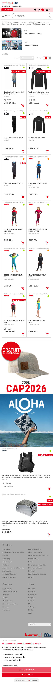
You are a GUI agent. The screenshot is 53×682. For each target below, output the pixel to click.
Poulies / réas (7, 562)
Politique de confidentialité (9, 665)
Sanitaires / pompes (9, 577)
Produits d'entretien (34, 550)
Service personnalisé (9, 591)
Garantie (5, 598)
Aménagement (7, 571)
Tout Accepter (26, 674)
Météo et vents (7, 601)
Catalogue (31, 607)
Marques (31, 598)
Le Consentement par (26, 680)
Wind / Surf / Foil (33, 559)
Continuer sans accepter (9, 640)
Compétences (7, 589)
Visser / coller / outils (35, 553)
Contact (31, 601)
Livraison (5, 595)
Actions (30, 577)
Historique (31, 591)
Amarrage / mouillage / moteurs (12, 568)
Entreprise (31, 589)
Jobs (30, 613)
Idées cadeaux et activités (37, 565)
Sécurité (5, 556)
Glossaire (5, 607)
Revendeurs (32, 595)
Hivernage (31, 571)
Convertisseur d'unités (9, 604)
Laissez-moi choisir (26, 669)
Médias (30, 610)
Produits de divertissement (37, 574)
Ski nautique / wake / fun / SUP (38, 556)
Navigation (6, 550)
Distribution (6, 610)
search (48, 15)
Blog (29, 604)
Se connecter (7, 10)
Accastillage (6, 559)
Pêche (30, 562)
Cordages (5, 565)
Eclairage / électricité (9, 574)
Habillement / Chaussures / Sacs (14, 22)
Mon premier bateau (35, 568)
